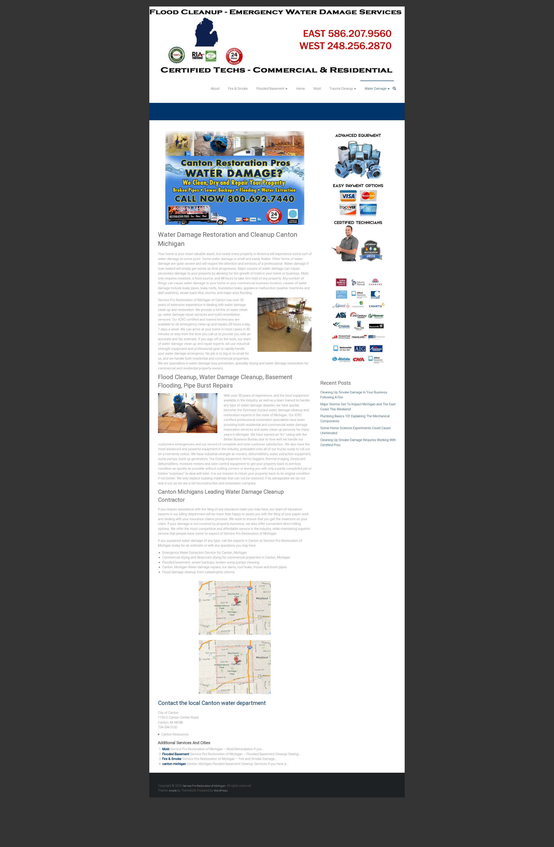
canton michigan (174, 764)
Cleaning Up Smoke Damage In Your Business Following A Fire (353, 394)
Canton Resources (175, 734)
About (215, 89)
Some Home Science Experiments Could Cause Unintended (355, 430)
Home (300, 89)
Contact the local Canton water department (212, 703)
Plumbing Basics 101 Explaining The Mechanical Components (355, 418)
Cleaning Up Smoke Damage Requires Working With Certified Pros (358, 442)
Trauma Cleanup (341, 89)
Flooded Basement (270, 89)
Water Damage (376, 89)
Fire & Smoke (238, 89)
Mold (317, 89)
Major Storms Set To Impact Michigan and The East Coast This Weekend (357, 406)
